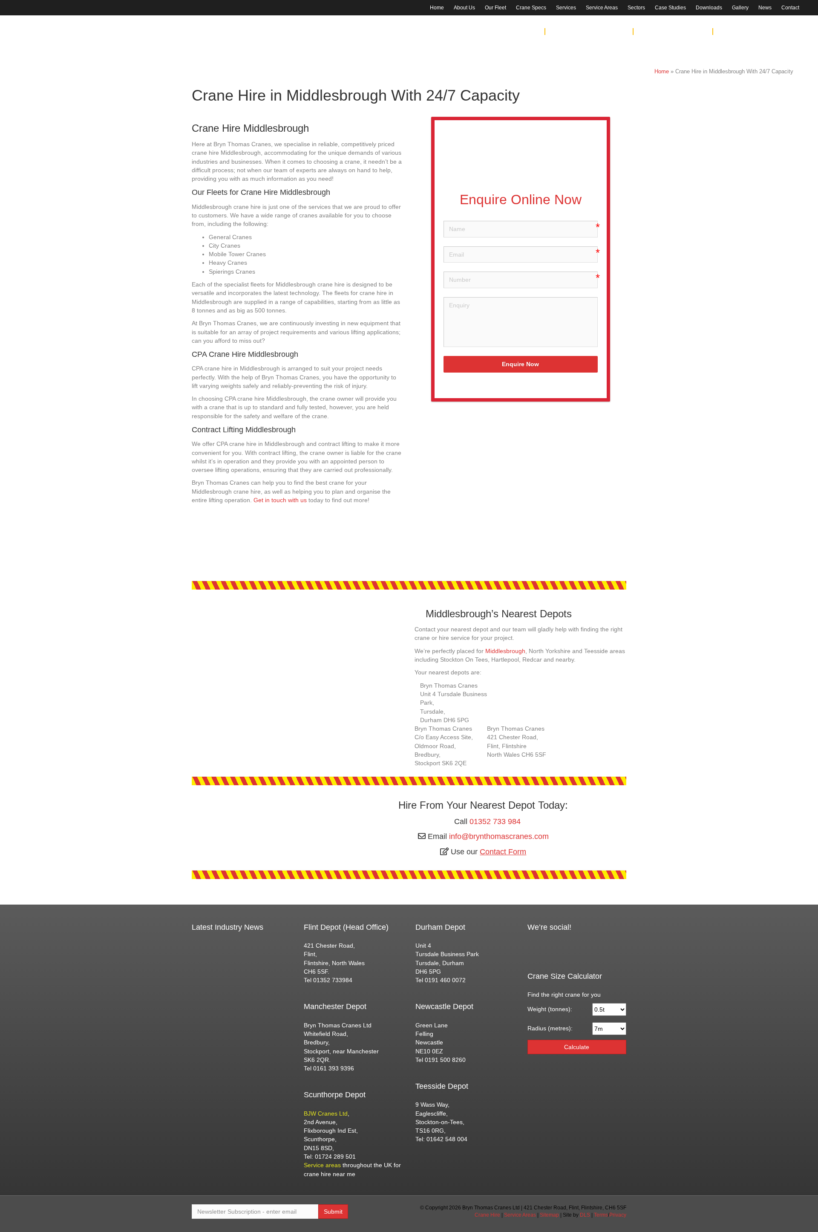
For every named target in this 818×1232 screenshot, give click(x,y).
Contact (790, 8)
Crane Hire (487, 1215)
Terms (601, 1215)
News (765, 8)
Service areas (322, 1165)
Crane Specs (531, 8)
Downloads (709, 8)
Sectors (636, 8)
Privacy (617, 1215)
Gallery (740, 8)
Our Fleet (495, 8)
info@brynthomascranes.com (499, 836)
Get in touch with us (280, 500)
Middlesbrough (505, 651)
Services (566, 8)
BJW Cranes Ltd (326, 1113)
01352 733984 (332, 980)
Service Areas (602, 8)
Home (437, 8)
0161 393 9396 (521, 31)
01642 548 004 (689, 31)
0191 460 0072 (445, 980)
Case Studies (670, 8)
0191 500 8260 (609, 31)
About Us (464, 8)
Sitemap (549, 1215)
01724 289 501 (781, 31)
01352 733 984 (773, 16)
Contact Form (503, 851)
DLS (585, 1215)
